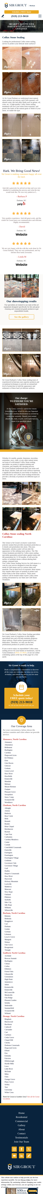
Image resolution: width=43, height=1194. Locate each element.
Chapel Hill (9, 1040)
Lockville (8, 884)
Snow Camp (9, 797)
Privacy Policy (26, 1180)
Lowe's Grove (10, 937)
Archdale (8, 956)
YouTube (14, 1155)
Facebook (21, 1149)
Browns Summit (10, 958)
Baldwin (8, 813)
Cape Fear (8, 834)
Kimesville (8, 779)
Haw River (9, 774)
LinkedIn (21, 1155)
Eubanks (8, 1056)
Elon (6, 760)
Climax (7, 964)
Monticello (8, 995)
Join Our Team (21, 1141)
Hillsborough (9, 1061)
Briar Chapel (9, 826)
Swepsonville (9, 800)
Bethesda (8, 919)
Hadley (7, 871)
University (8, 1090)
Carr (6, 924)
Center (7, 842)
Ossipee (7, 789)
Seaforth (8, 900)
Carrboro (8, 1035)
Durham (8, 926)
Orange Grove (10, 1079)
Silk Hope (8, 905)
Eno (6, 1053)
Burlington (8, 750)
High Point (8, 979)
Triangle (8, 950)
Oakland (8, 894)
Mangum (8, 939)
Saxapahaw (9, 794)
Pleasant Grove (10, 792)
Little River (9, 1069)
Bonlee (7, 824)
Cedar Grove (9, 1037)
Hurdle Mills (9, 1064)
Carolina (8, 753)
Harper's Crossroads (12, 874)
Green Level (9, 771)
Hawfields (8, 776)
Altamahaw (9, 745)
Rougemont (9, 947)
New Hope (9, 892)
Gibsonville (9, 974)
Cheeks (7, 1043)
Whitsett (8, 1013)
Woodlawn (8, 802)
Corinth (7, 845)
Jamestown (9, 982)
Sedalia (7, 1003)
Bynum (7, 832)
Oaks (6, 1077)
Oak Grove (9, 945)
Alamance (8, 742)
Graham (7, 768)
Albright (8, 808)
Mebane (7, 784)
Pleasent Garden (10, 1000)
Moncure (8, 889)
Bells (6, 819)
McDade (8, 1071)
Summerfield (9, 1008)
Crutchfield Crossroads (13, 847)
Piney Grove (9, 1082)
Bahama (8, 916)
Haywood (8, 879)
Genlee (7, 929)
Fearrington (9, 855)
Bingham (8, 1019)
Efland (7, 1050)
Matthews (8, 887)
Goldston (8, 860)
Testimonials (21, 1137)
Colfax (7, 966)
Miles (7, 1074)
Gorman (8, 932)
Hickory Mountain (11, 881)
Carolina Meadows (11, 840)
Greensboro (9, 977)
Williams (8, 908)
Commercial (21, 1121)
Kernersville (9, 987)
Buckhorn (8, 1024)
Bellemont (8, 747)
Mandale (8, 781)
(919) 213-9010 (19, 16)
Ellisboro (8, 969)
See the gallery (21, 317)
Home (21, 1113)
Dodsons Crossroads (12, 1045)
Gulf (6, 868)
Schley (7, 1084)
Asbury (7, 811)
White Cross (9, 1092)
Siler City (8, 902)
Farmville (8, 850)
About (21, 1129)
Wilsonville (9, 910)
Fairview (8, 1058)
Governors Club (10, 863)
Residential (21, 1117)
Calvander (8, 1030)
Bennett (7, 821)
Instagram (14, 1149)
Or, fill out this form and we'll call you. (21, 705)
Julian (7, 985)
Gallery (21, 1125)
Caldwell (8, 1027)
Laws (7, 1066)
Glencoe (8, 766)
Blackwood (9, 1022)
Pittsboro (8, 897)
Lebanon (8, 934)
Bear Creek (9, 816)
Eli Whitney (9, 758)
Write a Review (2, 16)
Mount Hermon (10, 787)
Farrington (8, 853)
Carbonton (8, 837)
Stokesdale (8, 1005)
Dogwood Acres (11, 755)
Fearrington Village (12, 858)
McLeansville (9, 992)
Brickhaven (9, 829)
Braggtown (9, 921)
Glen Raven (9, 763)
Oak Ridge (8, 998)
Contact (21, 1133)
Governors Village (11, 866)
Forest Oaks (9, 971)
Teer (6, 1087)
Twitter (28, 1149)
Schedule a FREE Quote (21, 12)
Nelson (7, 942)
